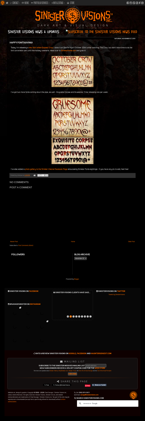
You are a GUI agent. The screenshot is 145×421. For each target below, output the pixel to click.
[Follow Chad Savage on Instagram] (130, 3)
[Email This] (38, 175)
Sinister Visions (54, 370)
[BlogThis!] (41, 175)
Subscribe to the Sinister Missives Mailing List (62, 366)
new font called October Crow (41, 47)
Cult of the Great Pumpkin (104, 370)
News (27, 2)
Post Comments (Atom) (25, 245)
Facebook (34, 291)
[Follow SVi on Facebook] (127, 3)
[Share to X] (43, 175)
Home (73, 242)
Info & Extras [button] (58, 2)
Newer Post (14, 242)
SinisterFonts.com (68, 50)
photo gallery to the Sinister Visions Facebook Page (46, 169)
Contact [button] (15, 2)
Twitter (121, 291)
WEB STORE (100, 368)
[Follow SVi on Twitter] (133, 3)
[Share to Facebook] (45, 175)
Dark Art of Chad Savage (85, 370)
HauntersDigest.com (101, 353)
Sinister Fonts (72, 370)
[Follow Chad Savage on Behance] (137, 3)
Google (72, 353)
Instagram (35, 304)
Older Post (131, 242)
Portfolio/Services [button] (41, 2)
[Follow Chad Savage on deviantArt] (140, 3)
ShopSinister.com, (63, 370)
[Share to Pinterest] (47, 175)
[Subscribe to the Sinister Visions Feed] (142, 3)
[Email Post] (34, 175)
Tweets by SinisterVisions (117, 294)
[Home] (7, 3)
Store (72, 2)
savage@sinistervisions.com (89, 395)
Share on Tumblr (99, 385)
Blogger (76, 279)
